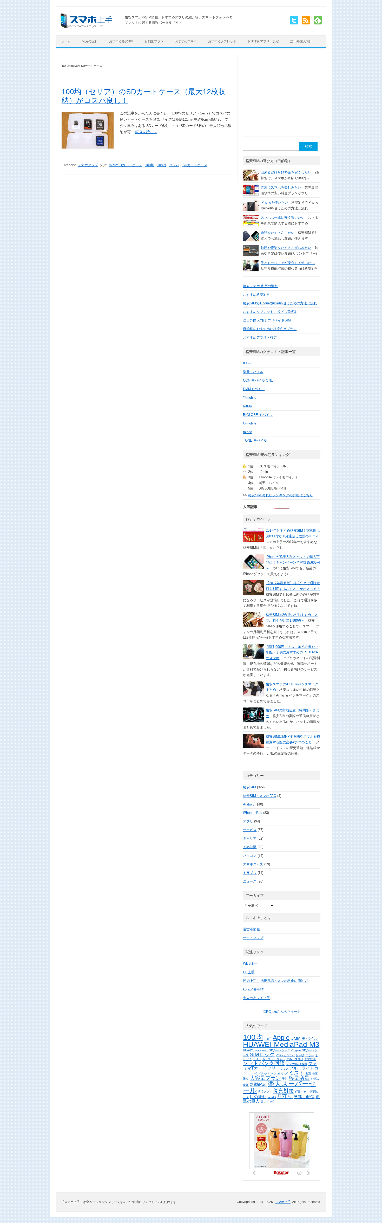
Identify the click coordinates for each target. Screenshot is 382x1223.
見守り (285, 1096)
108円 (161, 165)
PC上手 (248, 972)
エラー (309, 1055)
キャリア (249, 838)
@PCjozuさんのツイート (282, 1012)
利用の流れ (90, 41)
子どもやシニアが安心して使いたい (288, 263)
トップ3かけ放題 (296, 1064)
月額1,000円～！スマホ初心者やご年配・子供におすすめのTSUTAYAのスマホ (292, 652)
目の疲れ (258, 1096)
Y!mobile (249, 398)
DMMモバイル (254, 389)
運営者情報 (251, 929)
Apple (281, 1037)
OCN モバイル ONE (258, 380)
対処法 (315, 1078)
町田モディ (302, 1091)
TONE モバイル (255, 440)
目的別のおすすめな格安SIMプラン (270, 329)
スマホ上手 (283, 1202)
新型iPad (258, 1084)
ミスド (296, 1073)
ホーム (66, 41)
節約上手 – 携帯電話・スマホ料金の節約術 (275, 981)
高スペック (268, 1101)
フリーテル (277, 1068)
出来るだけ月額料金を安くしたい (286, 172)
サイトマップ (253, 938)
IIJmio (247, 363)
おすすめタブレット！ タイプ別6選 (270, 312)
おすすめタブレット (222, 41)
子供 (285, 1078)
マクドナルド (260, 1073)
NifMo (247, 406)
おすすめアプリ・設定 (263, 41)
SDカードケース (194, 165)
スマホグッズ (88, 165)
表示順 (271, 1097)
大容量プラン (265, 1078)
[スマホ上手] (87, 26)
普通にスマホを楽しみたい (281, 187)
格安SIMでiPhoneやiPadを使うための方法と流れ (280, 303)
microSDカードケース (125, 165)
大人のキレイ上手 (256, 998)
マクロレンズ (279, 1073)
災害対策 (283, 1091)
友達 (308, 1073)
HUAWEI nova (252, 1050)
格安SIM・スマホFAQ (259, 796)
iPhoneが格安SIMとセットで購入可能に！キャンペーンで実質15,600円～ (293, 562)
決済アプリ (265, 1091)
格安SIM (249, 787)
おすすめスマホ (186, 41)
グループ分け (294, 1059)
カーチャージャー (273, 1059)
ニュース (249, 881)
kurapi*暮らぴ (253, 989)
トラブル (249, 873)
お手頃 (300, 1055)
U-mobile (249, 423)
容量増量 (299, 1078)
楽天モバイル (253, 372)
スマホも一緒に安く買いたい (283, 218)
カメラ (257, 1059)
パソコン (249, 856)
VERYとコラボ (285, 1055)
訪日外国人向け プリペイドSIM (267, 320)
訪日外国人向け (301, 41)
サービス (249, 830)
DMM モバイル (304, 1038)
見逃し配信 (304, 1096)
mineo (247, 432)
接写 (246, 1084)
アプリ (248, 821)
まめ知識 (249, 847)
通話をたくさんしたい (277, 233)
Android (248, 804)
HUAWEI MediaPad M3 (281, 1044)
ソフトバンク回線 (264, 1063)
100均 (149, 165)
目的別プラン (154, 41)
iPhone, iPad (252, 813)
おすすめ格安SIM (121, 41)
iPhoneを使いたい (274, 202)
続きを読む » (146, 132)
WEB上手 (250, 963)
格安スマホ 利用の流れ (260, 286)
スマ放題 (310, 1059)
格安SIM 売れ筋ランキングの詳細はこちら (280, 495)
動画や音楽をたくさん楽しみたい (286, 248)
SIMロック (262, 1054)
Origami (296, 1050)
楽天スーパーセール (279, 1087)
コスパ (174, 165)
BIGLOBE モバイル (258, 415)
